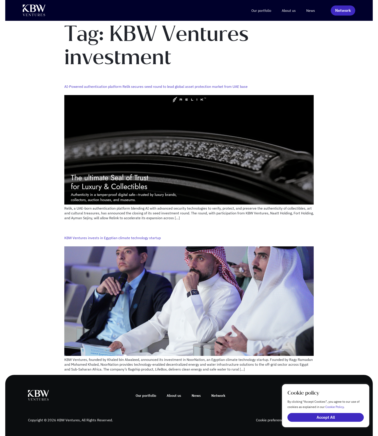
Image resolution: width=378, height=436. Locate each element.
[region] (321, 405)
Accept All (326, 417)
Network (218, 395)
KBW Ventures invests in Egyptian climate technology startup (112, 238)
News (310, 10)
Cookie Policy (334, 407)
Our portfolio (261, 10)
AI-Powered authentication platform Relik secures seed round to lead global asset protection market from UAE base (156, 86)
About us (289, 10)
